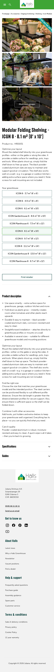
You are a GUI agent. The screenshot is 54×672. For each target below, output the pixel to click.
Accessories (15, 14)
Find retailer (27, 277)
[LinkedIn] (26, 525)
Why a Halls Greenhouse (15, 553)
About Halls (11, 541)
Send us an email (12, 511)
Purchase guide (11, 590)
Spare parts (10, 601)
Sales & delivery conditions (16, 622)
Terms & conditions (16, 614)
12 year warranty (12, 637)
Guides (5, 456)
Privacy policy (11, 627)
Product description (11, 296)
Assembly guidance (13, 595)
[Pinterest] (20, 525)
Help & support (13, 578)
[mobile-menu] (4, 4)
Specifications (9, 446)
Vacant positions (12, 564)
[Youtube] (7, 531)
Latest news (10, 548)
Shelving (39, 14)
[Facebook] (14, 525)
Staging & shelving (27, 14)
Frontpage (5, 14)
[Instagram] (7, 525)
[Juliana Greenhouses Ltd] (27, 4)
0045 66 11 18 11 (12, 506)
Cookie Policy (11, 632)
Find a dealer (10, 569)
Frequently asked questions (16, 585)
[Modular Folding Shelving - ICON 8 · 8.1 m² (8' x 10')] (27, 35)
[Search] (10, 4)
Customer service (12, 606)
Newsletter (9, 558)
